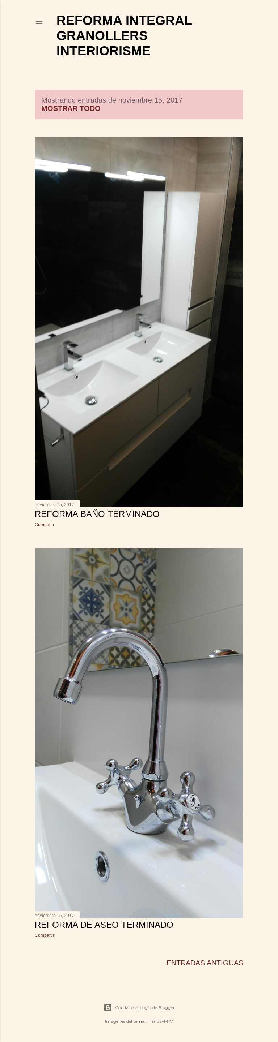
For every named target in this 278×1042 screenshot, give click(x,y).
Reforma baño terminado (97, 514)
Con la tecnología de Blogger (145, 1007)
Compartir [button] (44, 524)
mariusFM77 (160, 1021)
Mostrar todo (71, 108)
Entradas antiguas (205, 963)
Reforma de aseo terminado (104, 925)
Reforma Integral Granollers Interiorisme (124, 35)
